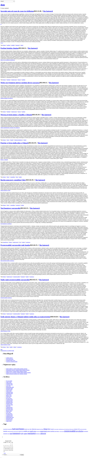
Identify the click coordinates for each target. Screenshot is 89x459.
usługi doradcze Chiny (5, 190)
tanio (9, 433)
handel (11, 140)
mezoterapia (38, 431)
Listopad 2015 (9, 407)
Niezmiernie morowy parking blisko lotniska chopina (17, 370)
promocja (18, 205)
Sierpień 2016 (9, 403)
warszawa (28, 242)
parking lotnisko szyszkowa (7, 98)
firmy (49, 429)
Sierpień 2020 (9, 389)
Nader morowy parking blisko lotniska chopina (16, 371)
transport (17, 45)
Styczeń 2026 (9, 381)
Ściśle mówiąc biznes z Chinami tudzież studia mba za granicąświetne (25, 317)
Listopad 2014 (9, 416)
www (2, 42)
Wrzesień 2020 (9, 388)
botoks (25, 429)
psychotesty (86, 431)
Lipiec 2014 (8, 421)
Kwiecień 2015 (9, 409)
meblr (28, 431)
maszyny (20, 431)
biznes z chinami (4, 159)
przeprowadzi (62, 431)
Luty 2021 (8, 386)
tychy (22, 433)
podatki (13, 45)
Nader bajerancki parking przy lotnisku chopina (16, 373)
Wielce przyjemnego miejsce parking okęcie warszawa (20, 83)
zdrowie (43, 433)
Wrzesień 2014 (9, 418)
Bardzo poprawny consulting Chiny (13, 180)
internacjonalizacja (18, 140)
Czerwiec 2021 (9, 384)
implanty (76, 429)
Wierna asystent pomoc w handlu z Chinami (16, 115)
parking (8, 45)
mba (17, 177)
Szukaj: (5, 454)
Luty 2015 (8, 412)
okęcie (19, 79)
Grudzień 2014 (9, 414)
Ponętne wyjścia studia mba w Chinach (14, 143)
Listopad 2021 (9, 383)
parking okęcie (9, 357)
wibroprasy (38, 433)
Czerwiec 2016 (9, 404)
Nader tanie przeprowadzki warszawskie (15, 280)
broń (28, 429)
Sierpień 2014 (9, 419)
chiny (8, 140)
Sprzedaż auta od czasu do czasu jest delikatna (17, 11)
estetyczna (41, 429)
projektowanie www (10, 360)
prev (2, 349)
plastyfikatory (57, 431)
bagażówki (10, 429)
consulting (12, 177)
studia (11, 347)
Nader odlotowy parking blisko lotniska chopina (16, 368)
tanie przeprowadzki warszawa (7, 260)
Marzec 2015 (9, 411)
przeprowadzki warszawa (6, 297)
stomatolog (5, 433)
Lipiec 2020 (8, 391)
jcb (78, 429)
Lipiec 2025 (8, 382)
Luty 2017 (8, 397)
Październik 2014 (10, 417)
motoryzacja (14, 79)
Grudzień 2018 (9, 392)
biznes (4, 45)
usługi (22, 45)
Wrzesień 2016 (9, 402)
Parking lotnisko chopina (9, 48)
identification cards (62, 429)
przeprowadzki (16, 276)
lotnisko (8, 79)
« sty (5, 453)
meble (25, 431)
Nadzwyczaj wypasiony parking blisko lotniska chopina (18, 372)
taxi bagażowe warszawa (6, 223)
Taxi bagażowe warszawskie (10, 208)
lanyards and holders (83, 429)
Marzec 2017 (9, 396)
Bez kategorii (48, 11)
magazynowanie (10, 431)
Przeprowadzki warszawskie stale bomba (15, 245)
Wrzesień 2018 (9, 393)
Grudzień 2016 (9, 399)
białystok (15, 429)
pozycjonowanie (9, 359)
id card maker (56, 429)
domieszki (38, 429)
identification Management (69, 429)
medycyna (33, 431)
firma (45, 429)
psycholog (79, 431)
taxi (20, 242)
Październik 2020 (10, 387)
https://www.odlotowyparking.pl (8, 60)
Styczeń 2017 (9, 398)
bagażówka (5, 242)
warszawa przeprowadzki (11, 361)
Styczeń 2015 (9, 413)
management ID (15, 431)
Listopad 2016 (9, 401)
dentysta (34, 429)
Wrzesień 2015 (9, 408)
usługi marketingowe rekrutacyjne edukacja (10, 127)
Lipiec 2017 (8, 394)
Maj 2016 (8, 406)
